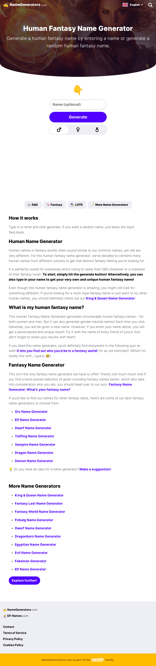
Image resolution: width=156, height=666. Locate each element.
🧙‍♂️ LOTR (76, 204)
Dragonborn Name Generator (38, 536)
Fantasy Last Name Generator (39, 503)
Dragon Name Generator (34, 453)
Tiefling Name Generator (34, 436)
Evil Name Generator (31, 553)
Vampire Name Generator (35, 444)
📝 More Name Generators (109, 204)
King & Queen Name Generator (110, 298)
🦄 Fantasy (54, 204)
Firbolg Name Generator (34, 520)
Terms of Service (14, 633)
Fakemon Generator (30, 561)
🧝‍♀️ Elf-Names (15, 616)
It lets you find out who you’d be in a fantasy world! (57, 351)
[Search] (150, 5)
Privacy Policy (13, 639)
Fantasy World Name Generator (40, 512)
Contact (8, 627)
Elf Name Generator (30, 420)
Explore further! (24, 580)
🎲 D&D (32, 204)
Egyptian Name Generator (35, 544)
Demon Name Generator (34, 461)
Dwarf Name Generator (33, 428)
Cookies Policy (13, 645)
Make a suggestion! (95, 469)
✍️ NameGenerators (20, 609)
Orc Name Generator (31, 412)
